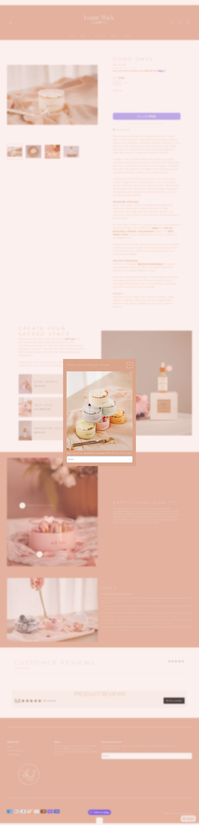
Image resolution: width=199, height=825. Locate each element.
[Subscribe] (129, 459)
